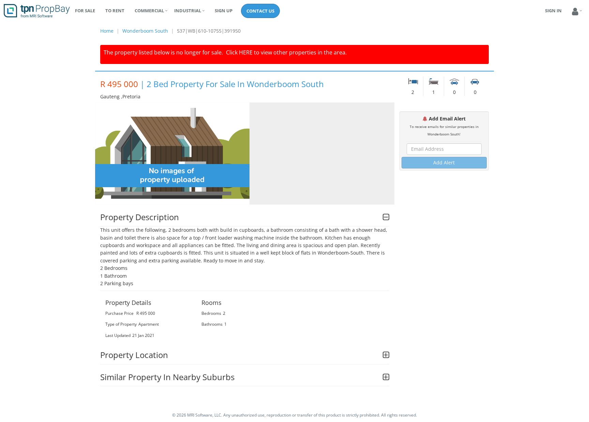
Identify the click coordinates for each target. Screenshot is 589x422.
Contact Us (260, 11)
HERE (246, 52)
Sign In (553, 10)
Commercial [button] (149, 10)
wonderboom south (145, 31)
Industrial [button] (187, 10)
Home (107, 31)
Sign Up (223, 10)
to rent (114, 10)
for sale (85, 10)
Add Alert (444, 162)
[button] (575, 12)
